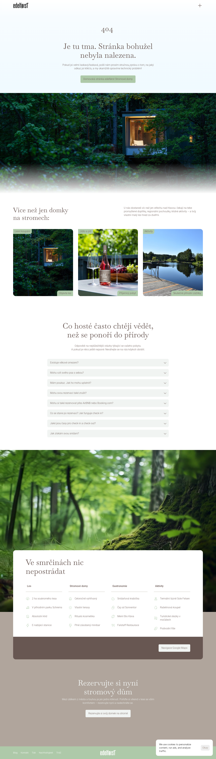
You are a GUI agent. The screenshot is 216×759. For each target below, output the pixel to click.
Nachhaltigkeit (46, 752)
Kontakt (25, 752)
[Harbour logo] (21, 6)
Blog (15, 752)
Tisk (34, 752)
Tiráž (58, 752)
